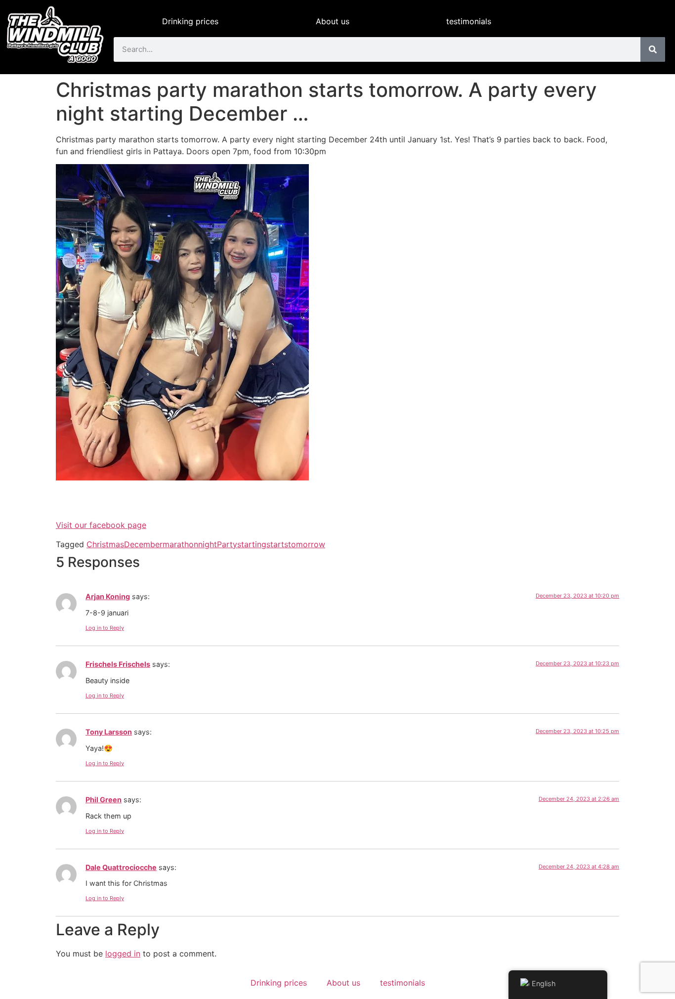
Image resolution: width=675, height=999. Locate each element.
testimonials (468, 21)
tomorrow (306, 544)
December (143, 544)
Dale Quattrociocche (121, 867)
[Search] (652, 49)
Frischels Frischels (117, 664)
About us (332, 21)
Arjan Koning (107, 596)
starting (251, 544)
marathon (180, 544)
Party (227, 544)
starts (277, 544)
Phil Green (103, 799)
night (207, 544)
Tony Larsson (108, 732)
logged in (122, 953)
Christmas (105, 544)
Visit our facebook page (101, 525)
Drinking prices (190, 21)
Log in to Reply (104, 627)
